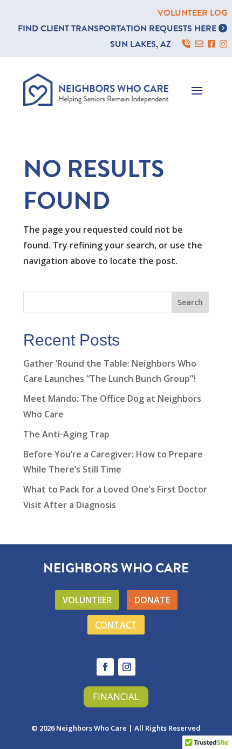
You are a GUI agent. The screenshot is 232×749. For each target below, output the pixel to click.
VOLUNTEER (87, 600)
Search (190, 302)
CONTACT (116, 625)
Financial (116, 696)
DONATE (152, 600)
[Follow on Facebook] (105, 667)
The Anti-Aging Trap (66, 434)
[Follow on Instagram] (126, 667)
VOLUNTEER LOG (192, 12)
